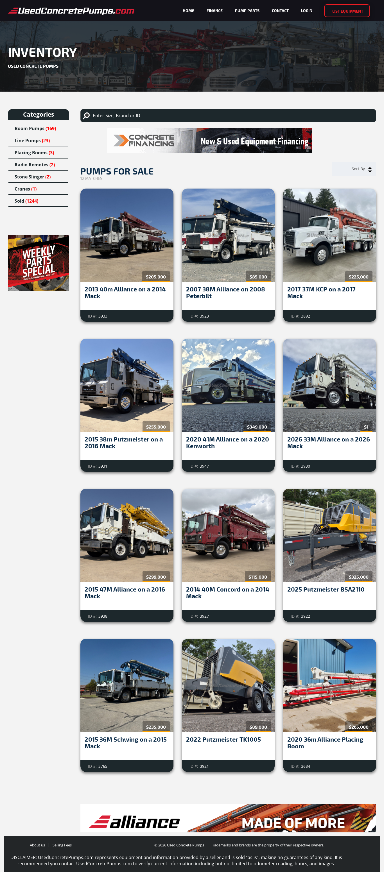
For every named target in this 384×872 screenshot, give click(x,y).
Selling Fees (62, 845)
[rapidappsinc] (228, 140)
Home (188, 10)
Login (306, 10)
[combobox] (354, 169)
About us (37, 845)
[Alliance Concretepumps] (228, 822)
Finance (215, 10)
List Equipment (347, 11)
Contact (280, 10)
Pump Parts (247, 10)
